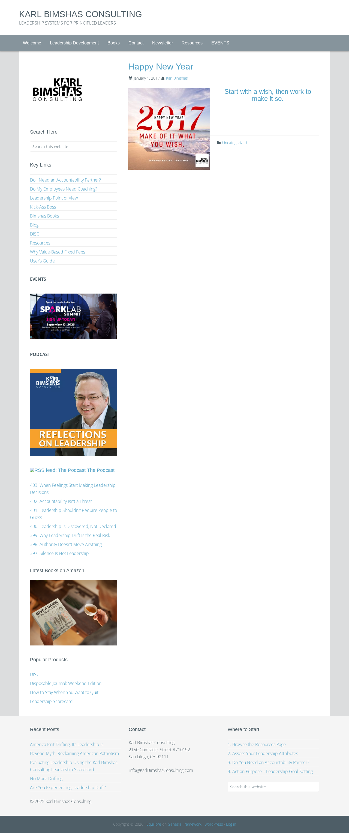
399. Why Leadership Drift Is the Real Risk (70, 535)
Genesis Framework (184, 824)
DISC (34, 234)
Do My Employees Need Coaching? (63, 189)
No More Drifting (46, 778)
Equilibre (153, 824)
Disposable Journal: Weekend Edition (65, 683)
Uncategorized (234, 142)
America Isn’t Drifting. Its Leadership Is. (67, 744)
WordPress (213, 824)
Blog (34, 225)
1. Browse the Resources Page (257, 744)
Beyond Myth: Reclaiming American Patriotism (74, 753)
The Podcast (101, 470)
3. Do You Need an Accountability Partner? (268, 762)
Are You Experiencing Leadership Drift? (68, 787)
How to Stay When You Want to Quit (64, 692)
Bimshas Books (44, 216)
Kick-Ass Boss (43, 207)
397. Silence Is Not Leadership (59, 553)
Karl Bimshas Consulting (80, 14)
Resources (40, 243)
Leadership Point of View (54, 198)
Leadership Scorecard (51, 701)
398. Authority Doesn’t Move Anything (66, 544)
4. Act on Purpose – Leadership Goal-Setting (270, 771)
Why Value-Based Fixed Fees (57, 252)
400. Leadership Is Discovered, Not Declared (73, 526)
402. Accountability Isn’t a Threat (61, 501)
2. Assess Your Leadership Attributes (263, 753)
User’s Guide (42, 261)
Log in (231, 824)
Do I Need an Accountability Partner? (65, 180)
